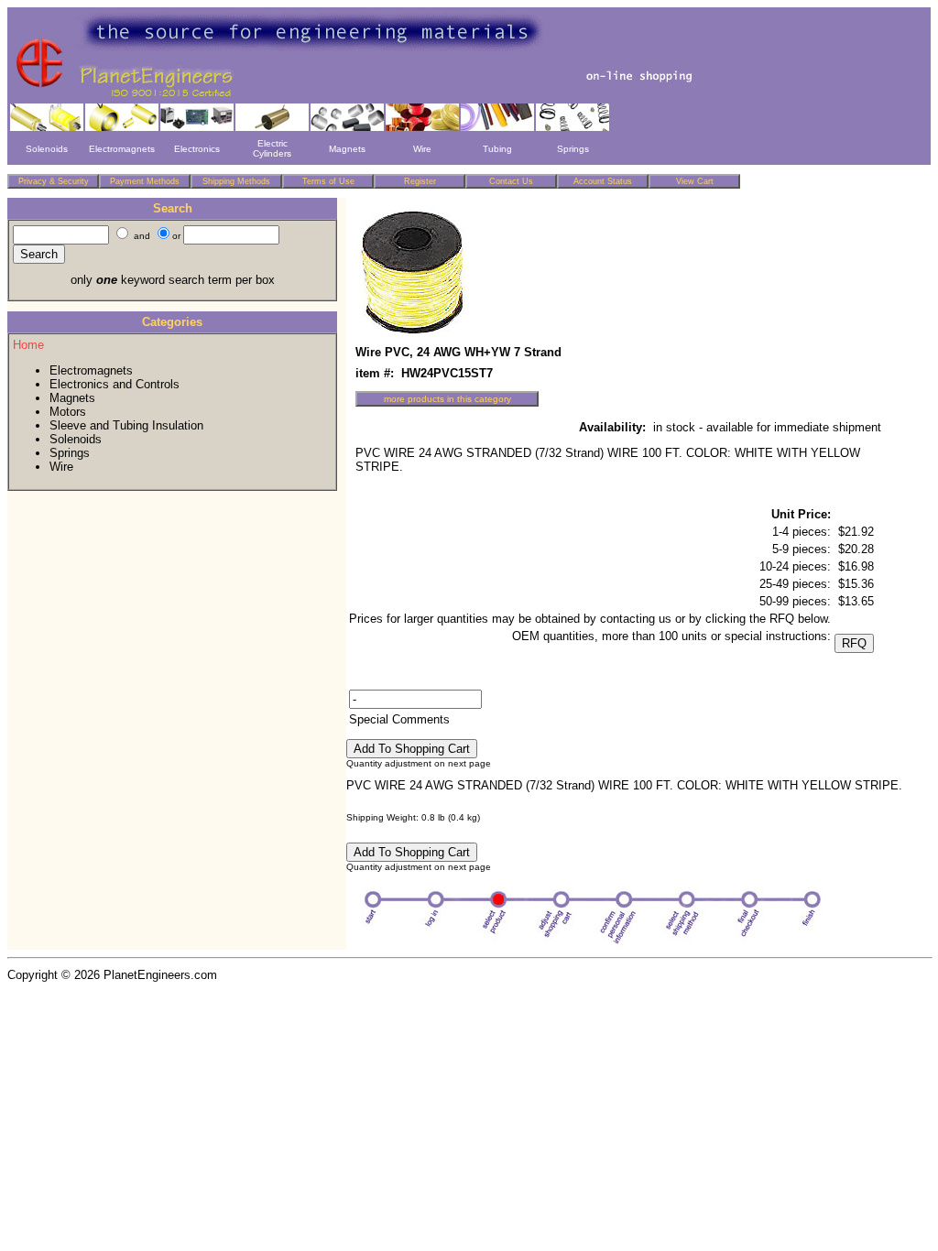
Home (28, 345)
